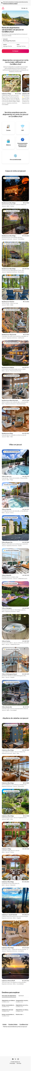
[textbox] (8, 46)
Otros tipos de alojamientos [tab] (9, 995)
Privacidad (12, 1063)
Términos (18, 1063)
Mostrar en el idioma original (10, 3)
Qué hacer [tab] (21, 995)
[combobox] (15, 41)
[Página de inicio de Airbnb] (3, 8)
